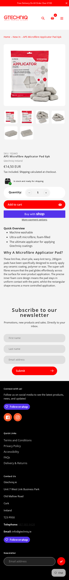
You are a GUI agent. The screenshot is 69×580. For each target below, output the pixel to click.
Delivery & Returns (15, 463)
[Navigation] (62, 18)
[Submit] (61, 561)
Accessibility (11, 452)
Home (7, 36)
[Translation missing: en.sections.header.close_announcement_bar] (66, 3)
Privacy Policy (12, 446)
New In (17, 36)
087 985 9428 (26, 524)
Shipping (25, 171)
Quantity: (15, 192)
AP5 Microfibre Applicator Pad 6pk (42, 36)
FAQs (7, 457)
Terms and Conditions (18, 440)
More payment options (34, 219)
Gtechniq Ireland (13, 160)
